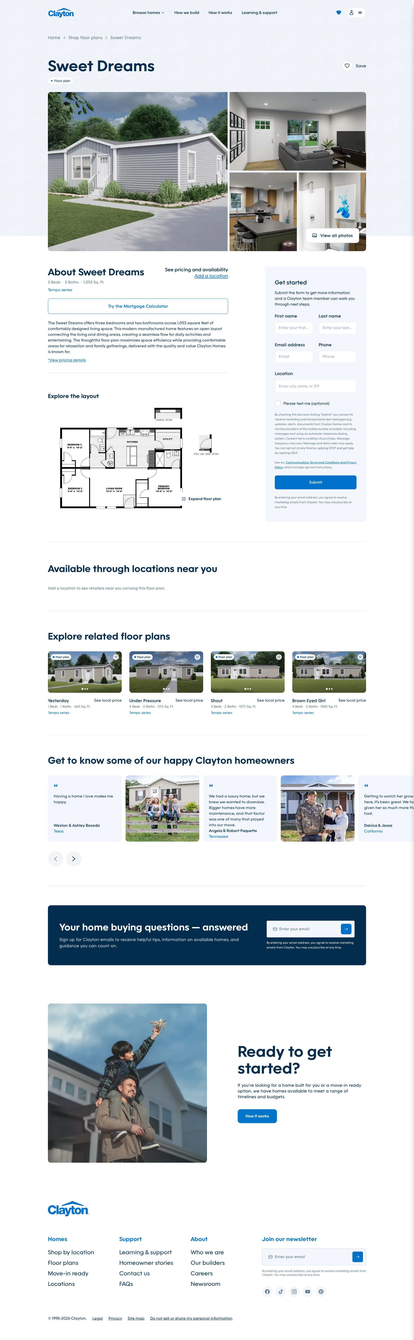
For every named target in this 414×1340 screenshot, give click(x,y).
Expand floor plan (205, 498)
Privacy (115, 1318)
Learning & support (259, 12)
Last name (330, 316)
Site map (136, 1318)
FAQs (126, 1284)
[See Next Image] (115, 672)
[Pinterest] (321, 1291)
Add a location (211, 276)
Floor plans (63, 1263)
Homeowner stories (146, 1263)
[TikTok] (281, 1291)
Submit (315, 482)
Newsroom (205, 1284)
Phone (325, 345)
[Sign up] (346, 929)
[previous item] (55, 858)
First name (286, 316)
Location (284, 373)
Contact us (134, 1273)
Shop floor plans (85, 37)
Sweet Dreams (125, 37)
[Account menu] (356, 13)
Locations (61, 1284)
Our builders (208, 1263)
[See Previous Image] (54, 672)
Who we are (207, 1252)
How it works (220, 12)
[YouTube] (307, 1291)
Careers (202, 1273)
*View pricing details (67, 360)
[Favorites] (339, 13)
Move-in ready (68, 1273)
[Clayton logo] (61, 12)
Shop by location (71, 1252)
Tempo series (60, 289)
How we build (186, 12)
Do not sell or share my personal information (191, 1318)
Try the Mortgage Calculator (138, 306)
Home (54, 37)
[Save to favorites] (347, 66)
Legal (97, 1318)
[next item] (73, 858)
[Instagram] (294, 1291)
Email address (290, 345)
